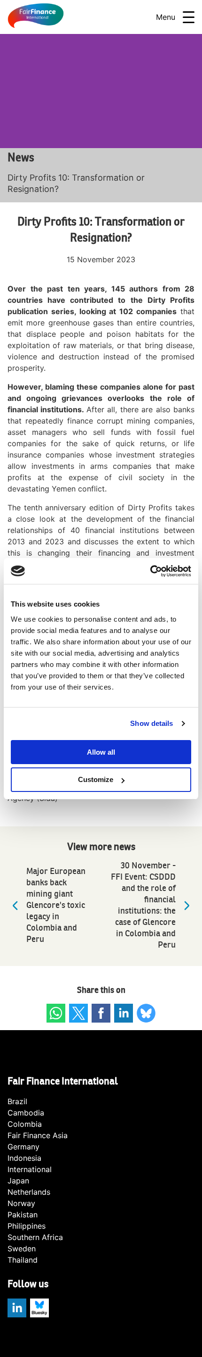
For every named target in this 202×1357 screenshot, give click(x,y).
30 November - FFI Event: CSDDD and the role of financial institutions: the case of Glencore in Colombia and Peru (143, 905)
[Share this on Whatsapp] (56, 1013)
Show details (151, 723)
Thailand (23, 1260)
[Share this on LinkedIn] (123, 1013)
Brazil (17, 1101)
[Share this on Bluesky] (146, 1013)
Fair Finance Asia (38, 1135)
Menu (165, 17)
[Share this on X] (78, 1013)
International (30, 1169)
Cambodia (26, 1112)
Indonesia (24, 1158)
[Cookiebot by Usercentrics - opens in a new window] (150, 571)
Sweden (22, 1248)
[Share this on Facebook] (101, 1013)
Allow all (101, 752)
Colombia (25, 1124)
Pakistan (23, 1214)
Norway (21, 1203)
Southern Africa (35, 1237)
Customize (95, 779)
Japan (18, 1180)
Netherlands (29, 1192)
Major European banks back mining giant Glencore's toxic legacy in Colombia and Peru (55, 905)
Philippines (27, 1226)
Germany (23, 1146)
